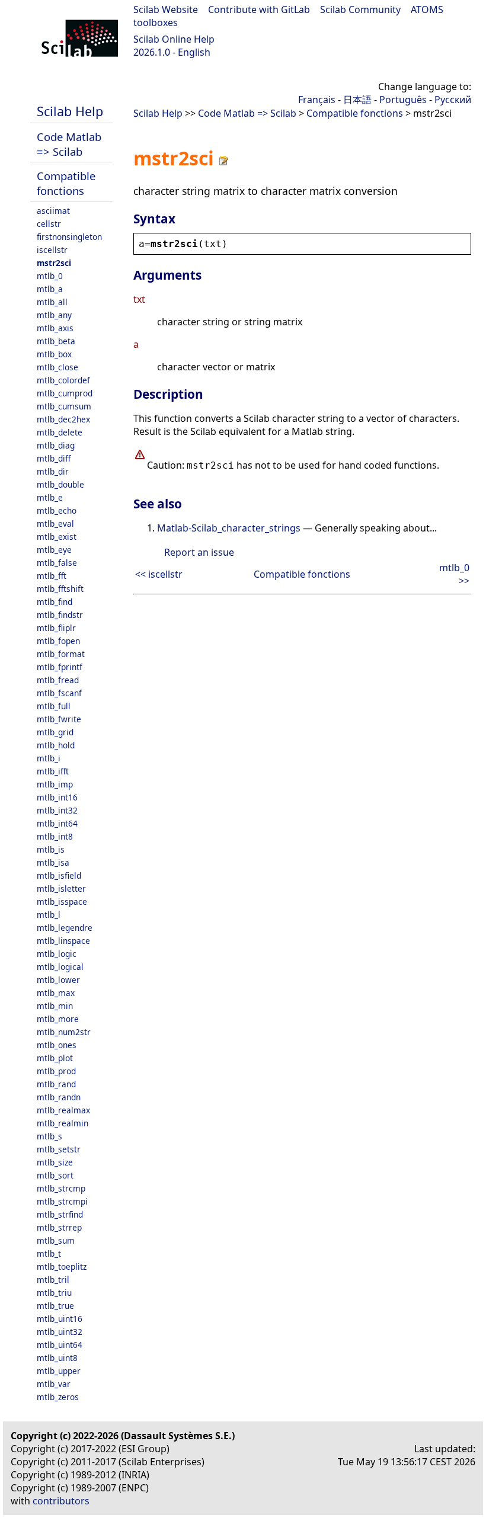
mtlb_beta (56, 341)
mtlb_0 (50, 275)
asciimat (53, 210)
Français (316, 99)
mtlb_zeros (58, 1396)
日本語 (357, 99)
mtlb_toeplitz (62, 1266)
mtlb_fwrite (59, 719)
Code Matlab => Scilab (69, 144)
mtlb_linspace (63, 940)
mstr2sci (54, 262)
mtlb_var (54, 1383)
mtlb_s (49, 1136)
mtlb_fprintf (59, 666)
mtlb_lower (58, 979)
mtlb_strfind (60, 1214)
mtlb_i (48, 758)
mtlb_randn (59, 1097)
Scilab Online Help (174, 39)
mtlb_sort (55, 1175)
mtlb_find (54, 601)
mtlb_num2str (64, 1031)
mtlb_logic (56, 953)
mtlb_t (49, 1253)
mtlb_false (57, 562)
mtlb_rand (56, 1084)
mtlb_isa (53, 862)
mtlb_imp (55, 784)
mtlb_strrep (59, 1227)
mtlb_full (54, 706)
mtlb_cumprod (64, 393)
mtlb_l (48, 914)
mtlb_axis (55, 328)
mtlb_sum (56, 1240)
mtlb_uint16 (59, 1318)
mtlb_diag (56, 445)
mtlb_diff (54, 458)
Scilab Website (165, 9)
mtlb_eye (54, 549)
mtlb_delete (59, 432)
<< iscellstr (159, 574)
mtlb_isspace (62, 901)
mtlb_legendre (64, 927)
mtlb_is (51, 849)
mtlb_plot (55, 1058)
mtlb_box (54, 354)
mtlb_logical (60, 966)
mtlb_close (57, 367)
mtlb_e (50, 497)
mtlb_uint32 (59, 1331)
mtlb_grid (55, 732)
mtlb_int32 (57, 810)
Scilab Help (70, 111)
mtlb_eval (55, 523)
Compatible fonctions (66, 183)
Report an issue (199, 552)
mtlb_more (58, 1018)
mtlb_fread (58, 680)
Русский (452, 99)
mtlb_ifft (53, 771)
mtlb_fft (51, 575)
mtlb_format (61, 653)
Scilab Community (360, 9)
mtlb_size (55, 1162)
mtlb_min (55, 1005)
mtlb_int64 (57, 823)
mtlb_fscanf (59, 693)
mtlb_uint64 (59, 1344)
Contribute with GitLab (259, 9)
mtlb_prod (56, 1071)
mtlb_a (50, 288)
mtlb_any (54, 315)
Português (403, 99)
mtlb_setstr (59, 1149)
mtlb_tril (53, 1279)
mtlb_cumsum (64, 406)
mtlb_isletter (61, 888)
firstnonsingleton (69, 236)
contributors (61, 1500)
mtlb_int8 (55, 836)
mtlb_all (52, 302)
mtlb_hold (56, 745)
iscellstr (52, 249)
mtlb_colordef (63, 380)
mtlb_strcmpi (62, 1201)
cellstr (49, 223)
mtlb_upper (59, 1370)
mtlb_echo (56, 510)
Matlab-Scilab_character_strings (228, 527)
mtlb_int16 (57, 797)
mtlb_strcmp (61, 1188)
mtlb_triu (54, 1292)
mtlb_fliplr (56, 627)
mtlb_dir (53, 471)
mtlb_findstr (60, 614)
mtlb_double (60, 484)
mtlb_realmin (62, 1123)
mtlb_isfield (59, 875)
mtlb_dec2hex (63, 419)
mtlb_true (55, 1305)
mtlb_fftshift (60, 588)
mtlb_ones (56, 1045)
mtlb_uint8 (57, 1357)
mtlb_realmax (63, 1110)
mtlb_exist (56, 536)
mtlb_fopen (58, 640)
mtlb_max (56, 992)
